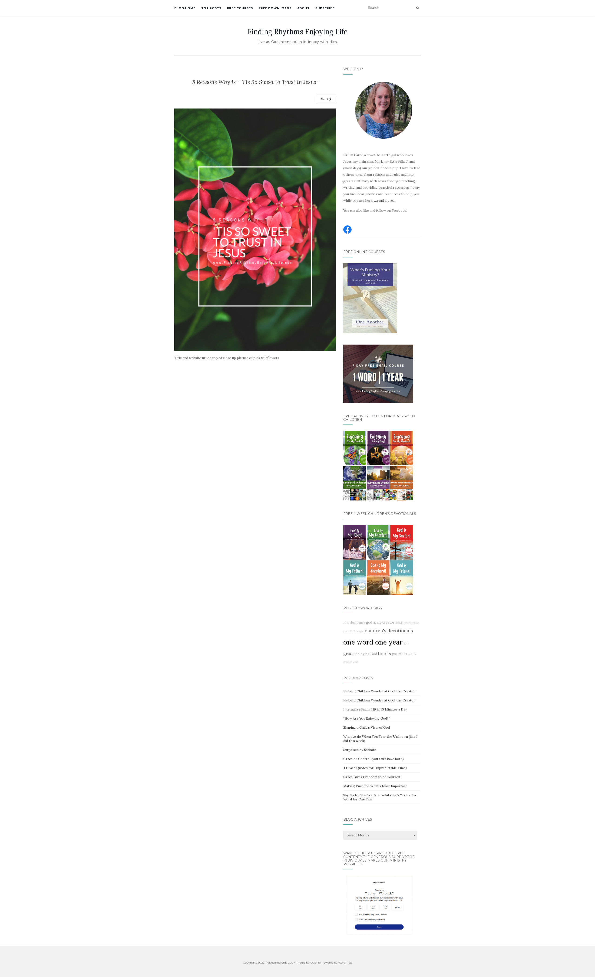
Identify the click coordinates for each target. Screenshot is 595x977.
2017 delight (357, 631)
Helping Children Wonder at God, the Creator (379, 691)
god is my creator (380, 622)
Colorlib (315, 962)
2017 (406, 643)
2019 (355, 661)
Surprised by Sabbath (359, 750)
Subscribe (325, 8)
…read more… (385, 200)
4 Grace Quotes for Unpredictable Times (375, 768)
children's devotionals (389, 630)
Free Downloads (275, 8)
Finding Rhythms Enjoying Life (297, 31)
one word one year (373, 642)
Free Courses (240, 8)
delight (399, 622)
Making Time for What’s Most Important (375, 786)
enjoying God (366, 654)
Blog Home (184, 8)
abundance (357, 622)
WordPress (345, 962)
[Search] (417, 7)
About (303, 8)
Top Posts (211, 8)
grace (349, 653)
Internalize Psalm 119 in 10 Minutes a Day (375, 709)
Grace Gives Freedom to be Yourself (371, 777)
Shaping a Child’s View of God (366, 727)
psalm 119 (399, 654)
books (384, 653)
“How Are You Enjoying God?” (366, 718)
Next (325, 99)
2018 (346, 622)
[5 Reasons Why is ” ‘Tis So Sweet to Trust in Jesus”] (255, 229)
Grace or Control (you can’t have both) (373, 759)
